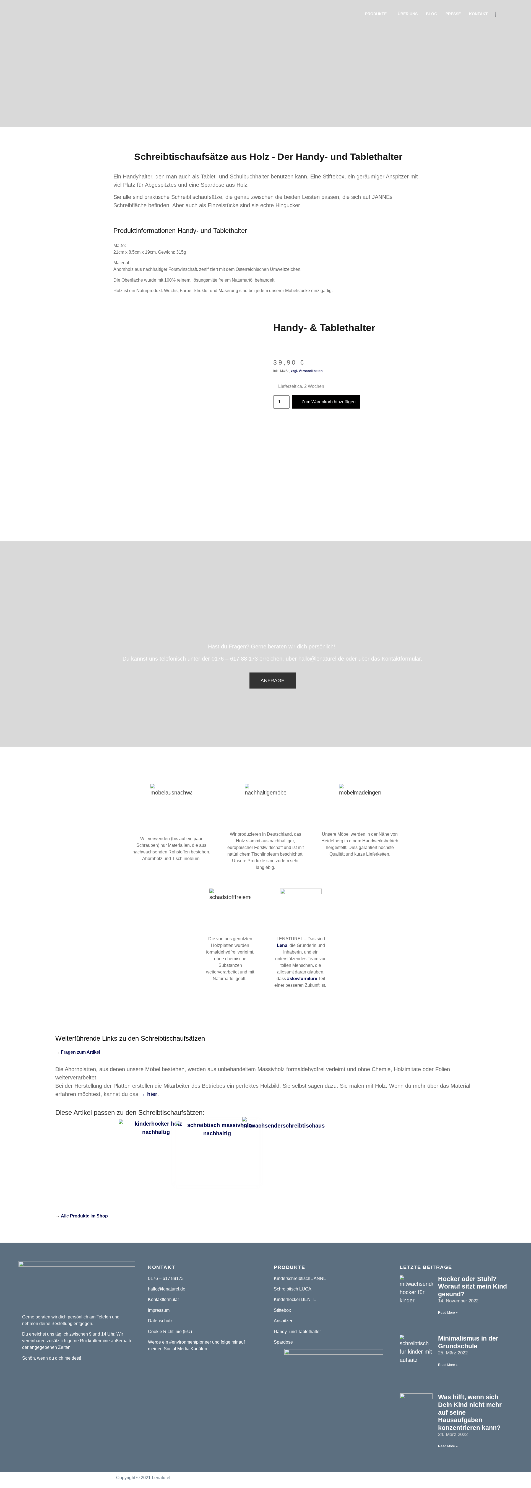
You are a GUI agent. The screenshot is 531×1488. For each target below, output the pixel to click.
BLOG (431, 14)
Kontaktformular (163, 1299)
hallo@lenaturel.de (166, 1289)
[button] (272, 680)
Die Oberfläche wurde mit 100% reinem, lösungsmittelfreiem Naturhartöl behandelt (193, 280)
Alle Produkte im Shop (84, 1216)
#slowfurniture (302, 978)
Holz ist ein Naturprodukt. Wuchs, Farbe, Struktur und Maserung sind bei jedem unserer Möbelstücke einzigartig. (223, 290)
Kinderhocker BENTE (295, 1299)
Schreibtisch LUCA (292, 1289)
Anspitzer (283, 1320)
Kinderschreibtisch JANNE (300, 1278)
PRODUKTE (376, 14)
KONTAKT (478, 14)
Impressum (159, 1310)
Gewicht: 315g (172, 252)
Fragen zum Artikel (80, 1052)
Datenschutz (160, 1320)
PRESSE (453, 14)
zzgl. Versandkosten (307, 371)
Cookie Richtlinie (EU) (170, 1331)
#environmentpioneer (190, 1342)
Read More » (448, 1313)
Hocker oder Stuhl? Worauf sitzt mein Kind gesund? (472, 1286)
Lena (282, 945)
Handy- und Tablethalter (297, 1331)
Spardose (283, 1342)
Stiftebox (282, 1310)
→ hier (147, 1094)
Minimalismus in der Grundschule (468, 1342)
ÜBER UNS (408, 14)
